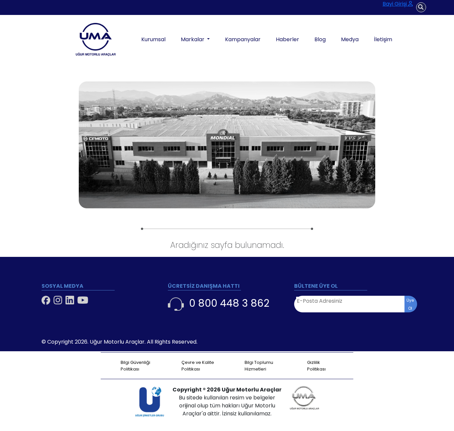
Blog (320, 39)
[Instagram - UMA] (58, 300)
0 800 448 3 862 (229, 303)
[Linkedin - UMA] (69, 300)
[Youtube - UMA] (82, 300)
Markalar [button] (193, 39)
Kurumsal (153, 39)
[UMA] (79, 39)
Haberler (287, 39)
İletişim (383, 39)
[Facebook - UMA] (46, 300)
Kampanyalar (243, 39)
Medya (350, 39)
